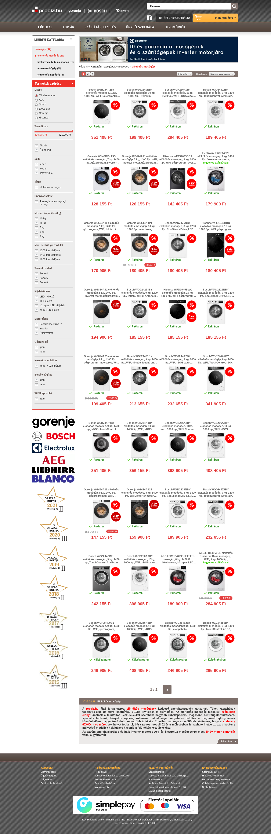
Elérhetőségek (48, 772)
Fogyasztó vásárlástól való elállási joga (168, 775)
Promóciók (175, 27)
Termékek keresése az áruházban (112, 775)
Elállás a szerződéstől (159, 791)
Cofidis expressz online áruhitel (218, 783)
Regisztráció (101, 772)
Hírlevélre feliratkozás (213, 775)
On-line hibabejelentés (52, 783)
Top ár (68, 27)
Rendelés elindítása (105, 783)
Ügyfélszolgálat (141, 27)
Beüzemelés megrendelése (216, 779)
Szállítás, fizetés (100, 27)
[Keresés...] (234, 6)
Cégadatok (46, 779)
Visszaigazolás (102, 787)
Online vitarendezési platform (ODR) (167, 787)
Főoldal (45, 27)
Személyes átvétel (211, 772)
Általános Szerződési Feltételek (164, 783)
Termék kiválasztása (105, 779)
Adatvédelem (155, 779)
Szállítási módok (156, 772)
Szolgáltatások (209, 787)
